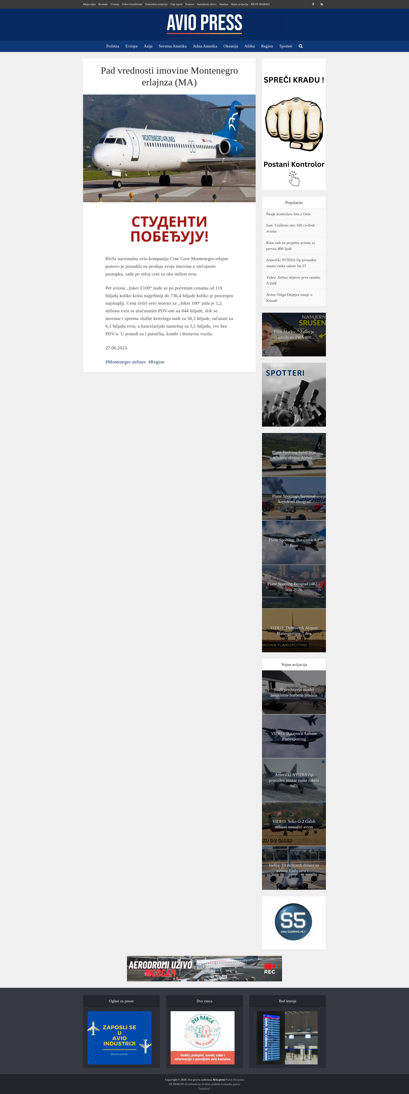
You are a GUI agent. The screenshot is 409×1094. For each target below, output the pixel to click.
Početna (112, 46)
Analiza (223, 4)
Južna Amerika (205, 46)
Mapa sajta (89, 4)
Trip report (176, 4)
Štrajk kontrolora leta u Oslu (288, 214)
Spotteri (285, 46)
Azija (148, 46)
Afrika (249, 46)
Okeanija (230, 46)
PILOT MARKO (260, 4)
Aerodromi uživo (206, 4)
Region (267, 46)
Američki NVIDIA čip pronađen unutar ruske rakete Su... (294, 780)
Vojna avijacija (239, 4)
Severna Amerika (173, 46)
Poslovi (189, 4)
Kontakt (103, 4)
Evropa (131, 46)
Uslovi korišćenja (132, 4)
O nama (115, 4)
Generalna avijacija (156, 4)
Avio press (219, 1079)
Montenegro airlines (127, 361)
